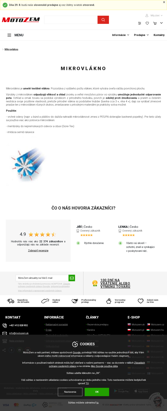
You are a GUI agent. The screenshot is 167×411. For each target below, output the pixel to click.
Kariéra (91, 330)
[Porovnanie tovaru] (139, 23)
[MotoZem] (21, 19)
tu (97, 402)
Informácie (119, 35)
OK (97, 391)
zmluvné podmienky (60, 286)
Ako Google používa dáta (104, 366)
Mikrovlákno (11, 49)
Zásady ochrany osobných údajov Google (44, 285)
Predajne (139, 35)
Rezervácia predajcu (97, 324)
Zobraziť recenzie (38, 250)
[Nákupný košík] (156, 22)
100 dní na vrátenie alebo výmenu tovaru (115, 283)
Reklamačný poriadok (57, 324)
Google (77, 352)
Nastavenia (70, 391)
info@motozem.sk (19, 333)
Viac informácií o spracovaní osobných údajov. (40, 290)
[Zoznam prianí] (147, 23)
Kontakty (159, 35)
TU (87, 383)
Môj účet (155, 15)
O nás (49, 330)
